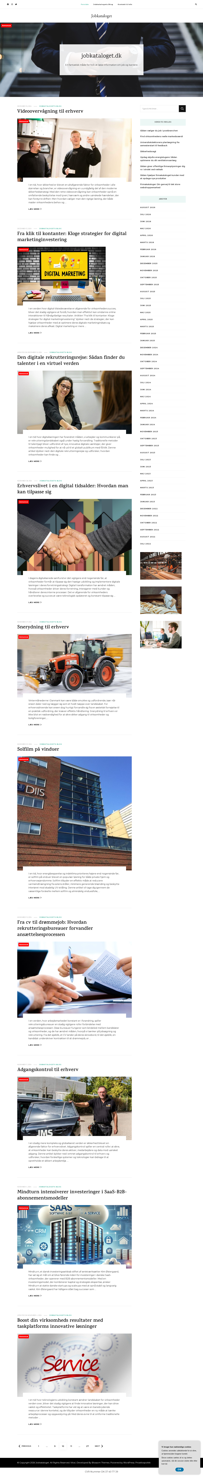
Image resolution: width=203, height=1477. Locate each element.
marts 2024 (147, 411)
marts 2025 (147, 326)
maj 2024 (145, 397)
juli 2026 (145, 214)
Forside (85, 4)
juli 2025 (145, 298)
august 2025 (147, 291)
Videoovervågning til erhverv (50, 112)
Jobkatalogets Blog (103, 4)
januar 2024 (147, 424)
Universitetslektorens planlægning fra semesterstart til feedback (159, 144)
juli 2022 (145, 544)
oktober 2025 (148, 277)
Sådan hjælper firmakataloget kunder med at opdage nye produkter (162, 177)
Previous (26, 1446)
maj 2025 (145, 312)
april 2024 (146, 404)
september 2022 (149, 530)
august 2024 (147, 375)
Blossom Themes (100, 1462)
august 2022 (147, 537)
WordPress (128, 1462)
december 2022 (149, 509)
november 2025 (149, 270)
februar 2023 (148, 495)
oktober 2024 (148, 361)
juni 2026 (145, 221)
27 (88, 1446)
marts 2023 (147, 488)
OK (179, 1469)
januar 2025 (147, 341)
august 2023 (147, 453)
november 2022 (149, 516)
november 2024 (149, 355)
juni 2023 (145, 467)
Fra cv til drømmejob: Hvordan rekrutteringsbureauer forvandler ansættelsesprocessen (55, 929)
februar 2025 (148, 333)
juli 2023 (145, 460)
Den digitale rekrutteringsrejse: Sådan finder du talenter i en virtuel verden (71, 361)
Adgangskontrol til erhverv (47, 1070)
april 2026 (146, 235)
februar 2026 (148, 249)
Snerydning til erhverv (43, 627)
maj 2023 (145, 474)
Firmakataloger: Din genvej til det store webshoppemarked (160, 186)
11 (72, 1446)
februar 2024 (148, 418)
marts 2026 (147, 242)
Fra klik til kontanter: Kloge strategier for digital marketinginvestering (71, 237)
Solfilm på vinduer (38, 750)
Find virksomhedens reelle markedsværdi (161, 136)
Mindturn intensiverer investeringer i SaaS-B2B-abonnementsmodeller (72, 1195)
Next (97, 1446)
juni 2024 (145, 390)
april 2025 (146, 319)
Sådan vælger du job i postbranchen (159, 130)
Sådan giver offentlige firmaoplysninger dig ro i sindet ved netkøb (162, 168)
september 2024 (149, 368)
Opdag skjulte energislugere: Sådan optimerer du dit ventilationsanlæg (158, 159)
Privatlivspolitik (143, 1462)
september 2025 (149, 284)
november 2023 (149, 432)
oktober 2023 (148, 439)
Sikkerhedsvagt (148, 151)
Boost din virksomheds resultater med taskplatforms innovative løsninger (60, 1324)
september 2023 (149, 446)
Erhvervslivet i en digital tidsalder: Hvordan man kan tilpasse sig (72, 489)
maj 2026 (145, 228)
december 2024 (149, 348)
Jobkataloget (101, 15)
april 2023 (146, 481)
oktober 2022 (148, 523)
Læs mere (33, 209)
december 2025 (148, 263)
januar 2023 (147, 502)
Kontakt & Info (125, 4)
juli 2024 (145, 383)
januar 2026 (147, 256)
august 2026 (147, 207)
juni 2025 (145, 305)
